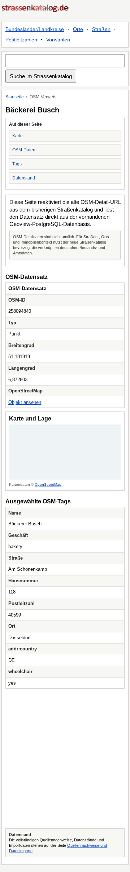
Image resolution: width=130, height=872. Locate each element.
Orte (78, 29)
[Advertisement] (65, 758)
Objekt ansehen (24, 402)
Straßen (101, 29)
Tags (17, 163)
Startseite (14, 96)
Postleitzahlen (21, 40)
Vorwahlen (58, 40)
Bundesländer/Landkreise (34, 29)
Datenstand (23, 178)
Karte (17, 135)
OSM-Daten (23, 149)
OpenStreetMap (48, 484)
